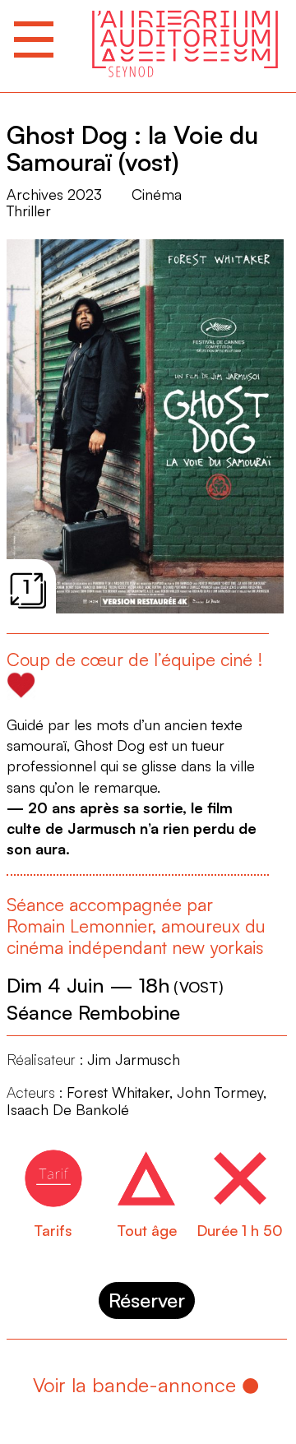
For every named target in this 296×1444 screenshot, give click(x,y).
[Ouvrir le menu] (34, 39)
